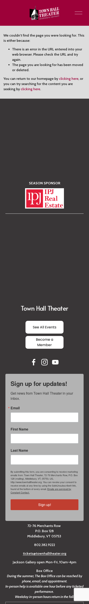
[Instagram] (44, 362)
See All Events (44, 327)
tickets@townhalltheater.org (44, 553)
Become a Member (44, 342)
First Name (19, 429)
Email (15, 408)
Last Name (19, 450)
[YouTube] (55, 362)
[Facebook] (33, 362)
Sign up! (44, 504)
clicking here (68, 79)
